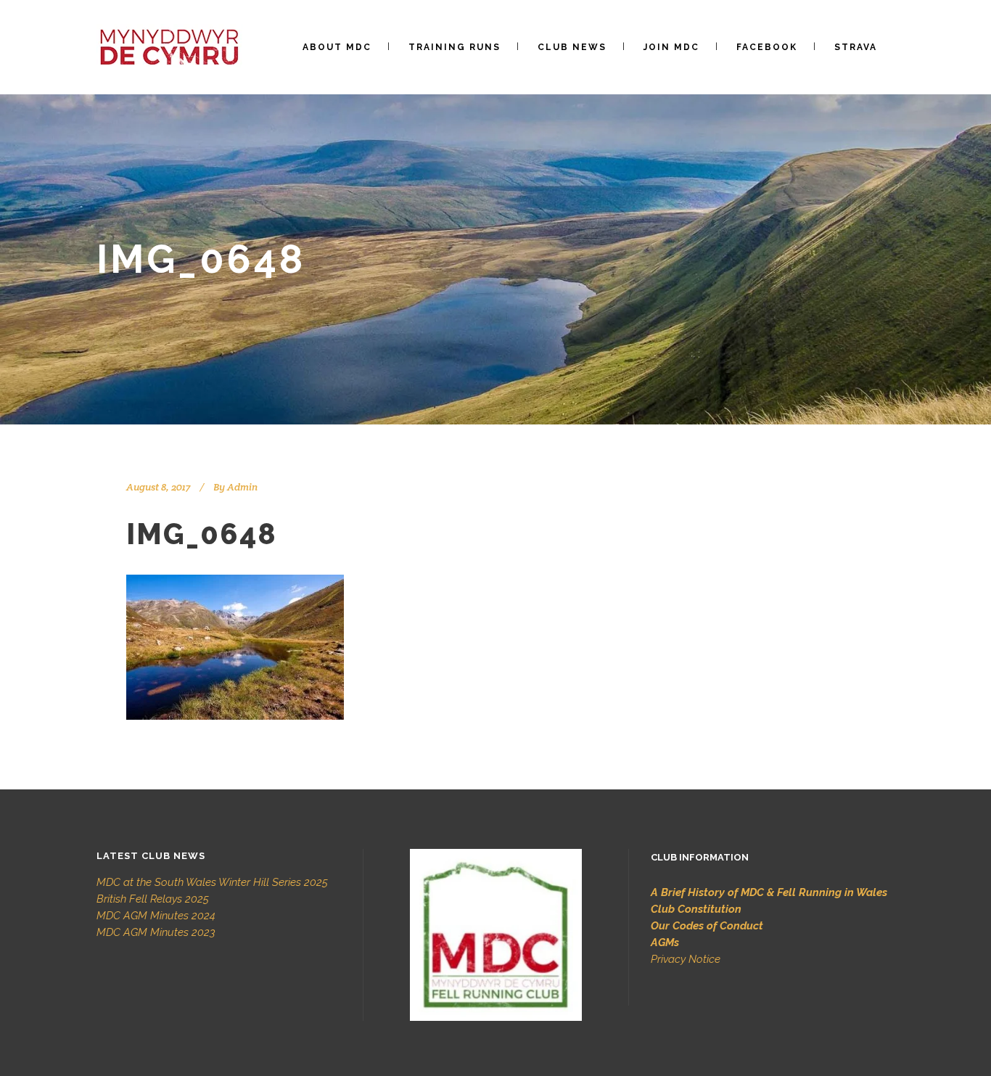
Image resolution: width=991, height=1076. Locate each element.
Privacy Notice (685, 959)
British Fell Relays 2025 (152, 898)
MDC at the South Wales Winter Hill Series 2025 (212, 882)
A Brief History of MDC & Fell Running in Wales (769, 892)
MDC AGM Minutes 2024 (155, 915)
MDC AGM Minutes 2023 (155, 932)
